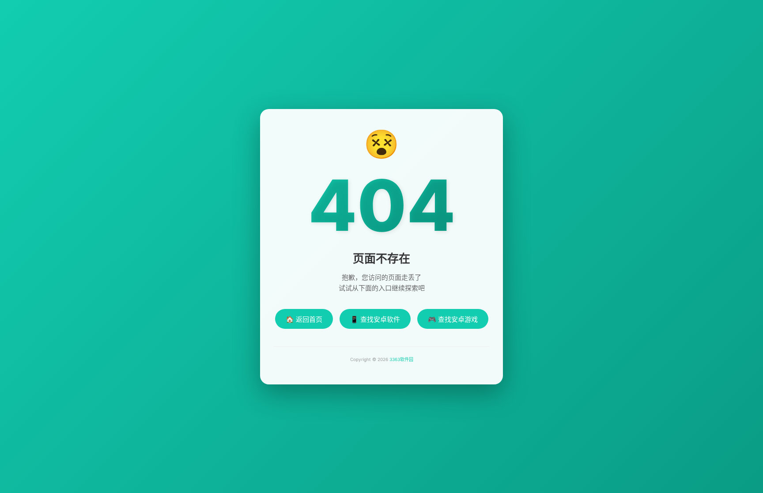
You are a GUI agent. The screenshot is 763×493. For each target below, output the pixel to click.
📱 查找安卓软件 (375, 319)
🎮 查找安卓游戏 (453, 319)
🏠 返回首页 (304, 319)
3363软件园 (401, 359)
